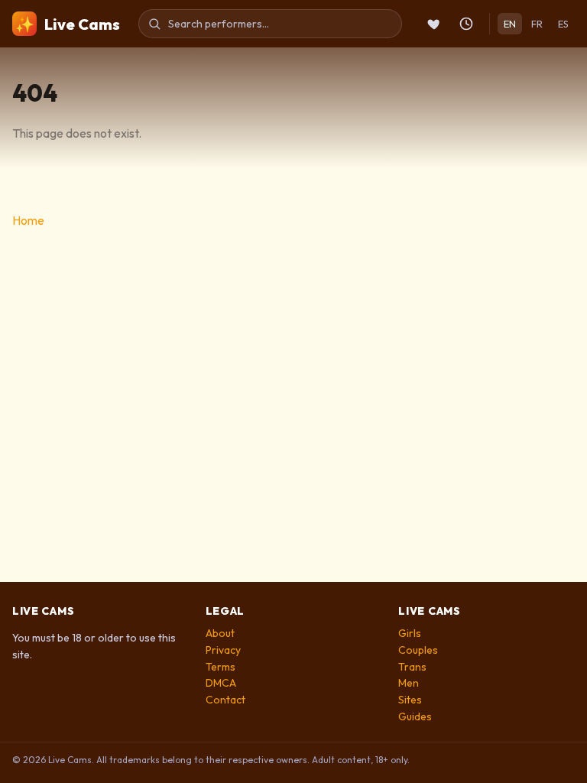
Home (28, 220)
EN (510, 24)
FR (537, 24)
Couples (418, 650)
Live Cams (67, 24)
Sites (410, 700)
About (220, 633)
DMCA (221, 683)
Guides (415, 716)
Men (408, 683)
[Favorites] (434, 23)
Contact (225, 700)
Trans (412, 667)
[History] (466, 23)
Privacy (223, 650)
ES (563, 24)
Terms (220, 667)
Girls (409, 633)
